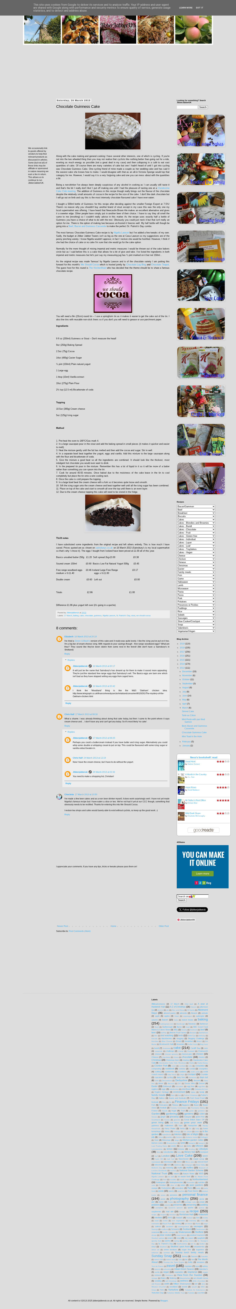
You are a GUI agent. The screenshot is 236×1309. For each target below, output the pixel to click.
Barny (179, 1027)
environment (179, 1092)
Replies (71, 660)
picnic (202, 1199)
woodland (173, 1287)
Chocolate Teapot (160, 264)
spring (176, 1241)
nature (176, 1174)
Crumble (204, 1074)
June (184, 695)
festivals (155, 1102)
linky (179, 1152)
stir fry (193, 1244)
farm (173, 1095)
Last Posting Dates (159, 1146)
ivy (204, 1134)
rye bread (188, 1224)
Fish (153, 1105)
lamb (182, 1143)
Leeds (173, 1146)
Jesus (160, 1137)
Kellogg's (204, 1137)
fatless (162, 1098)
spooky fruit (156, 1241)
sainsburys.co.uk (104, 547)
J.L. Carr (191, 777)
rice (197, 1218)
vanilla (157, 1272)
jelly (153, 1137)
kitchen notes (157, 1143)
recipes (163, 1215)
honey (167, 1131)
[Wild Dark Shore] (182, 820)
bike (155, 1036)
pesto (163, 1199)
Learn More (185, 8)
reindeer (172, 1215)
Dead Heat (190, 761)
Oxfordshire (166, 1188)
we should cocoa (143, 616)
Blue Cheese (167, 1041)
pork (179, 1202)
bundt (156, 1048)
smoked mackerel (197, 1235)
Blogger (164, 1300)
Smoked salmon (158, 1238)
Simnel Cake (188, 711)
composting (156, 1069)
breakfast (189, 1041)
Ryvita (198, 1224)
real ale (169, 1211)
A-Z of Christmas (178, 1007)
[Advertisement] (118, 69)
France (155, 1111)
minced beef (202, 1162)
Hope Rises (190, 787)
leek (181, 1146)
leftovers (199, 1146)
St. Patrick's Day (123, 616)
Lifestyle (203, 1148)
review (158, 1217)
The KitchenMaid (97, 268)
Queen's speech (175, 1208)
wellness (184, 1281)
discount (171, 1083)
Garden (156, 1113)
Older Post (164, 926)
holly (197, 1129)
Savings (155, 1229)
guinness (98, 616)
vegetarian (192, 1272)
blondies (155, 1041)
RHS (170, 1218)
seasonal (155, 1232)
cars (206, 1048)
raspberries (156, 1212)
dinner (160, 1083)
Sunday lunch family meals (189, 1252)
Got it (199, 8)
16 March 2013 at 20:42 (104, 686)
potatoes (156, 1205)
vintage (154, 1278)
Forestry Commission (178, 1108)
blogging (180, 1038)
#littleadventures (158, 1004)
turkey (205, 1266)
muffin (179, 1168)
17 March (68, 616)
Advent (193, 1007)
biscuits (154, 1038)
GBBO (202, 1114)
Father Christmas (191, 1095)
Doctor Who (190, 1083)
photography (179, 1198)
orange (154, 1188)
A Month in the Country (195, 774)
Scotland (187, 1229)
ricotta (205, 1218)
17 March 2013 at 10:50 (86, 794)
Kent (156, 1140)
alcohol (160, 1010)
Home (113, 926)
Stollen (202, 1244)
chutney (186, 1060)
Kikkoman (166, 1140)
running (178, 1223)
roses (202, 1221)
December (187, 671)
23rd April (189, 1004)
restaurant (203, 1214)
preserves (178, 1205)
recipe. (154, 1215)
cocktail (182, 1066)
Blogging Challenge (196, 1038)
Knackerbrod (172, 1143)
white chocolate (198, 1281)
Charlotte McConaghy (196, 816)
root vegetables (178, 1221)
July (184, 692)
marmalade (156, 1162)
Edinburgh (167, 1086)
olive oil (173, 1185)
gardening (171, 1113)
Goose (167, 1120)
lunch (205, 1156)
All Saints (191, 1010)
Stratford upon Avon (180, 1246)
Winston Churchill (159, 1287)
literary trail (189, 1152)
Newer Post (62, 926)
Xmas (154, 1290)
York (162, 1290)
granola (177, 1120)
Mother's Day (157, 1168)
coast (173, 1066)
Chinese (155, 1057)
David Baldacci (193, 790)
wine (203, 1284)
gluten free (200, 1117)
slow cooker (165, 1235)
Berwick (193, 1033)
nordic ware (184, 1179)
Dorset (202, 1083)
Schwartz (175, 1229)
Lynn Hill (159, 1159)
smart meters (181, 1235)
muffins (189, 1167)
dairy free (181, 1077)
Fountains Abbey (198, 1108)
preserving (191, 1205)
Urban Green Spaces (184, 1269)
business (166, 1048)
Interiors (178, 1134)
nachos (173, 1170)
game (191, 1111)
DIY (179, 1083)
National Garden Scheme (191, 1170)
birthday (202, 1036)
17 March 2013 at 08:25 (104, 738)
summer (167, 1253)
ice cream (188, 1131)
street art (155, 1250)
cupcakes (159, 1077)
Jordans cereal (191, 1137)
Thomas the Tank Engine (173, 1262)
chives (176, 1057)
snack (170, 1238)
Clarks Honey (202, 1063)
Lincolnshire (169, 1152)
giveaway (174, 1117)
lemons (181, 1149)
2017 (182, 652)
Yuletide (191, 1293)
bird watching (167, 1035)
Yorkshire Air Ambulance (195, 1290)
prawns (167, 1205)
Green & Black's (82, 641)
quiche (190, 1208)
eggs (164, 1089)
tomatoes (201, 1262)
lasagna (192, 1143)
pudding (204, 1205)
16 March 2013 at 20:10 (85, 636)
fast (179, 1095)
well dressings (171, 1281)
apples (167, 1016)
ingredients (166, 1134)
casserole (158, 1051)
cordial (192, 1069)
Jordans (179, 1137)
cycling (170, 1077)
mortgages (188, 1165)
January (186, 745)
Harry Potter (170, 1128)
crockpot (192, 1074)
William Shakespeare (182, 1284)
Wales (163, 1278)
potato (202, 1202)
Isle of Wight (192, 1134)
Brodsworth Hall (166, 1044)
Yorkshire (173, 1289)
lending (192, 1149)
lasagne (202, 1143)
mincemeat (159, 1165)
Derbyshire (181, 1080)
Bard (157, 1027)
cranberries (169, 1072)
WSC (203, 1287)
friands (164, 1111)
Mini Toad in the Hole (192, 736)
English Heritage (162, 1092)
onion (183, 1185)
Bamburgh (181, 1024)
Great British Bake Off (194, 1120)
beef (203, 1029)
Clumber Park (160, 1066)
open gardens (196, 1185)
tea (192, 1259)
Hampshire (192, 1125)
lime (158, 1152)
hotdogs (177, 1131)
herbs (182, 1128)
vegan (166, 1272)
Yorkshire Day (157, 1293)
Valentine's (203, 1269)
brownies (180, 1044)
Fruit (183, 1111)
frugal (174, 1111)
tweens (157, 1269)
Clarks (191, 1063)
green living (157, 1122)
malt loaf (170, 1159)
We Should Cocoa (90, 264)
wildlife (166, 1284)
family (202, 1092)
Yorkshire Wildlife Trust (176, 1293)
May (184, 699)
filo (170, 1102)
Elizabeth (68, 636)
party (198, 1188)
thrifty (190, 1262)
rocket (165, 1221)
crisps (182, 1074)
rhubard (189, 1218)
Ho (190, 1129)
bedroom (193, 1030)
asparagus (187, 1016)
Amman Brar (192, 803)
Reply (67, 654)
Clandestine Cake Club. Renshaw (172, 1063)
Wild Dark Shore (193, 813)
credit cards (195, 1072)
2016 (182, 656)
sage (206, 1224)
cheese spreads (171, 1054)
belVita (163, 1033)
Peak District (193, 1191)
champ (180, 1051)
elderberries (174, 1089)
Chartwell (190, 1051)
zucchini (200, 1293)
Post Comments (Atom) (80, 931)
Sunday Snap (162, 1256)
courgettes (203, 1069)
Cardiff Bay (195, 1048)
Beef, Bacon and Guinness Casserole (87, 226)
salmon (158, 1226)
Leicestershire (157, 1149)
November (187, 675)
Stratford (163, 1247)
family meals (158, 1095)
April (184, 704)
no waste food (184, 1176)
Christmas (156, 1060)
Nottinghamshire (176, 1182)
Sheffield (199, 1232)
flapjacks (186, 1105)
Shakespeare (184, 1232)
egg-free (201, 1086)
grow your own (193, 1122)
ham (180, 1125)
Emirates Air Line (201, 1089)
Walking (173, 1278)
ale (167, 1010)
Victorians (169, 1275)
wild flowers (156, 1284)
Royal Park (167, 1224)
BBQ (176, 1030)
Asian (176, 1016)
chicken (199, 1054)
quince (201, 1208)
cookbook (169, 1068)
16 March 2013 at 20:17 (104, 666)
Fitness (175, 1105)
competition (200, 1066)
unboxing (167, 1269)
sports (167, 1241)
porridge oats (190, 1202)
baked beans (187, 1020)
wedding (158, 1281)
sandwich (169, 1226)
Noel (165, 1179)
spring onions (188, 1241)
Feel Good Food (197, 1098)
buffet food (192, 1044)
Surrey (184, 1256)
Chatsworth (203, 1051)
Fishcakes (163, 1105)
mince (179, 1162)
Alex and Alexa (178, 1010)
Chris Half (69, 714)
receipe (182, 1212)
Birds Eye (192, 1036)
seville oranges (169, 1232)
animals (204, 1013)
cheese (158, 1054)
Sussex (194, 1256)
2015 (182, 660)
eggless (155, 1089)
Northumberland (200, 1179)
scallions (164, 1229)
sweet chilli (158, 1259)
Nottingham (161, 1182)
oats (153, 1185)
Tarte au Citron (189, 715)
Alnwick (194, 1013)
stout (133, 616)
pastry (171, 1191)
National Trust (159, 1173)
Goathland (156, 1120)
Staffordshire (182, 1244)
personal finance (195, 1194)
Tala (180, 1259)
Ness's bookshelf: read (203, 757)
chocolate (89, 616)
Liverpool (204, 1152)
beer (154, 1032)
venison (157, 1275)
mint (169, 1165)
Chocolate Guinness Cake (194, 732)
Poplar (170, 1202)
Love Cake (184, 1155)
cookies (182, 1069)
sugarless (200, 1250)
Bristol (199, 1041)
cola (190, 1066)
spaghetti (201, 1238)
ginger (163, 1117)
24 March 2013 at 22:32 (104, 772)
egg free (190, 1086)
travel (171, 1266)
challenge (170, 1051)
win (196, 1284)
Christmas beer (172, 1060)
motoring (169, 1168)
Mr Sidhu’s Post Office (195, 800)
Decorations (167, 1080)
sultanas (155, 1253)
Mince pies (189, 1162)
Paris (189, 1188)
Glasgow (188, 1117)
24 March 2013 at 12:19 (95, 758)
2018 (182, 647)
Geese (154, 1117)
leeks (189, 1146)
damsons (192, 1077)
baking (76, 616)
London (165, 1155)
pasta (161, 1191)
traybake (188, 1266)
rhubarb (179, 1218)
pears (163, 1195)
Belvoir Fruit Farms (178, 1033)
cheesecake (187, 1054)
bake (176, 1020)
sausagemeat (183, 1226)
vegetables (178, 1272)
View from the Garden (189, 1275)
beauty (184, 1030)
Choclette (69, 794)
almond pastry (170, 1013)
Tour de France (158, 1266)
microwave (168, 1162)
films (164, 1102)
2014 (182, 664)
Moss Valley (200, 1165)
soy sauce (189, 1238)
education (179, 1086)
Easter (155, 1086)
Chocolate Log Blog (136, 264)
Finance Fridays (187, 1101)
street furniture (170, 1250)
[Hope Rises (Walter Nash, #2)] (182, 794)
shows (154, 1235)
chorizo (202, 1057)
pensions (173, 1195)
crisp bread (171, 1074)
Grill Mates (174, 1123)
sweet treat (170, 1259)
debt (157, 1080)
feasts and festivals (177, 1098)
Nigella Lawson (121, 232)
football (163, 1108)
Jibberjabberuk (80, 666)
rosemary (192, 1221)
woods (184, 1287)
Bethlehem (203, 1033)
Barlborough (167, 1027)
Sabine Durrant (194, 764)
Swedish (204, 1256)
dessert (197, 1080)
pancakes (179, 1188)
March (185, 708)
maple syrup (198, 1159)
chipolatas (166, 1057)
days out (204, 1077)
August (185, 687)
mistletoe (177, 1165)
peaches (181, 1191)
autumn (155, 1020)
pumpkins (159, 1208)
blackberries (167, 1038)
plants (161, 1202)
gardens (188, 1113)
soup (179, 1238)
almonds (183, 1013)
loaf (156, 1156)
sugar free (186, 1250)
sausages (198, 1226)
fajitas (193, 1092)
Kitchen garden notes (193, 1140)
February (186, 741)
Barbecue (204, 1024)
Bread (178, 1041)
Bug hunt (204, 1044)
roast (157, 1221)
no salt (171, 1177)
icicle (197, 1131)
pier (153, 1202)
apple (157, 1016)
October (186, 679)
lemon (170, 1149)
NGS (201, 1173)
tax (186, 1259)
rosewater (155, 1224)
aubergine (200, 1016)
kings (177, 1140)
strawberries (199, 1247)
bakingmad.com (166, 1024)
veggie (205, 1272)
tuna (197, 1266)
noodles (173, 1179)
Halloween (169, 1125)
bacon (165, 1020)
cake (82, 616)
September (187, 683)
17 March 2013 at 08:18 (86, 714)
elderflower (186, 1089)
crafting (158, 1072)
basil (188, 1027)
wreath (194, 1287)
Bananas (192, 1024)
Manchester (184, 1159)
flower (196, 1105)
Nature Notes (189, 1174)
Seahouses (200, 1229)
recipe (194, 1211)
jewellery (169, 1137)
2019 (182, 643)
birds (180, 1035)
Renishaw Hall (186, 1214)
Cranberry (182, 1072)
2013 (182, 668)
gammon (201, 1111)
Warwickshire (185, 1278)
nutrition (201, 1182)
